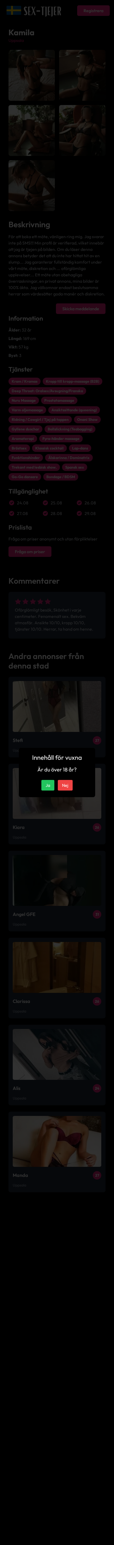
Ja (48, 785)
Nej (65, 785)
